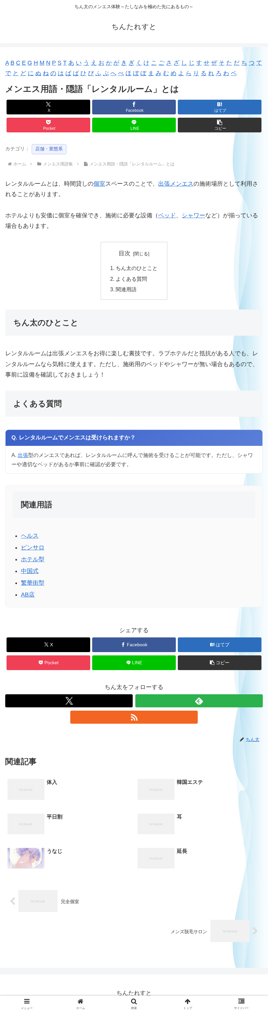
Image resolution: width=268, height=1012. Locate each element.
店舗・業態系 (49, 148)
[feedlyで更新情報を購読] (199, 700)
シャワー (193, 215)
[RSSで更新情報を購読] (134, 717)
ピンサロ (32, 547)
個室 (99, 183)
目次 (124, 253)
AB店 (28, 594)
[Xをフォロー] (69, 700)
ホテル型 (32, 559)
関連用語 (126, 289)
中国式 (30, 571)
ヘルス (30, 535)
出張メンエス (175, 183)
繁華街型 (32, 583)
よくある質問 (131, 279)
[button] (219, 125)
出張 (23, 455)
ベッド (167, 215)
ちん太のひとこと (137, 268)
